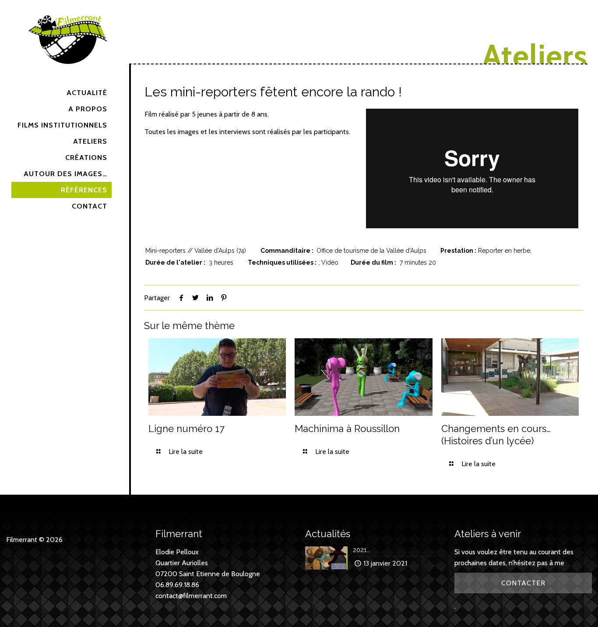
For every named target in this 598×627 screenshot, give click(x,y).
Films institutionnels (62, 125)
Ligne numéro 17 (186, 428)
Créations (86, 157)
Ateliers (90, 141)
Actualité (87, 93)
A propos (87, 109)
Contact (89, 206)
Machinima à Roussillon (347, 428)
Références (84, 190)
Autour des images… (65, 174)
